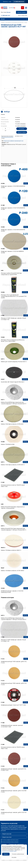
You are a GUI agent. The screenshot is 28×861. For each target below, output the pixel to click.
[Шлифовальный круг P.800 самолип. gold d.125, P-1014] (14, 675)
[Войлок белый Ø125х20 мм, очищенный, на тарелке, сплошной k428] (14, 499)
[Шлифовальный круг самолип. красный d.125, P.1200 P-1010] (14, 761)
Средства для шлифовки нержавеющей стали (13, 140)
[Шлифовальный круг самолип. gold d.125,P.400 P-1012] (14, 783)
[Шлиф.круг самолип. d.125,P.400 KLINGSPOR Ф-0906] (14, 178)
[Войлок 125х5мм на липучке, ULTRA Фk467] (14, 562)
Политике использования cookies (9, 851)
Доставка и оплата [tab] (19, 136)
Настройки (14, 857)
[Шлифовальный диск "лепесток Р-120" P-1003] (14, 696)
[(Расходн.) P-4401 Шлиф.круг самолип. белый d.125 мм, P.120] (14, 310)
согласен (4, 839)
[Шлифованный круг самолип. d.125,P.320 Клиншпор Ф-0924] (14, 583)
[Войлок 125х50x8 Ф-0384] (14, 436)
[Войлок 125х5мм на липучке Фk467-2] (14, 542)
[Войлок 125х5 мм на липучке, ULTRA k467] (14, 415)
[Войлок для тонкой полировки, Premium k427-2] (14, 353)
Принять (6, 854)
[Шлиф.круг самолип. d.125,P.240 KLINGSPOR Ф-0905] (14, 222)
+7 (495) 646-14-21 (19, 1)
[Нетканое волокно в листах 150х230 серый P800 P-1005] (14, 477)
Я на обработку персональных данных (10, 839)
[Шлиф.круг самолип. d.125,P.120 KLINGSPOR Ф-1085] (14, 200)
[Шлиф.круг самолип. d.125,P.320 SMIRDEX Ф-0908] (14, 244)
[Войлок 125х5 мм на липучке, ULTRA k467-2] (14, 456)
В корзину (21, 128)
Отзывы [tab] (3, 138)
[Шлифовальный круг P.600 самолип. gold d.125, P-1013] (14, 654)
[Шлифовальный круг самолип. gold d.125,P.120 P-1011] (14, 805)
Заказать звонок (21, 12)
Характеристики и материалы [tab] (7, 136)
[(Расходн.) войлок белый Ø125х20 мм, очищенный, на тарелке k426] (14, 265)
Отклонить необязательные (18, 854)
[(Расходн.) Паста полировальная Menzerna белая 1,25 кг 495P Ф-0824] (14, 332)
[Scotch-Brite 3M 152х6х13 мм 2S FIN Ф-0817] (14, 373)
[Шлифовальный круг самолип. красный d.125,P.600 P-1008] (14, 718)
